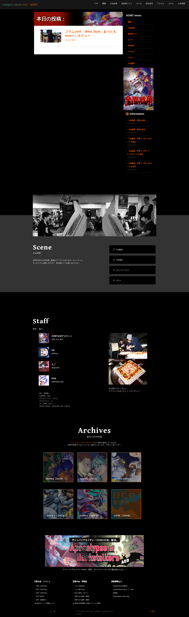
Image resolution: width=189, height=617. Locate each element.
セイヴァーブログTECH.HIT (82, 443)
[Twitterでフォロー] (55, 612)
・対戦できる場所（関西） (81, 600)
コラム (171, 3)
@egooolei (55, 366)
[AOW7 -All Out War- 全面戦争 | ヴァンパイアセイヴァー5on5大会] (22, 4)
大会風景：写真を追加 (136, 120)
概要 (104, 3)
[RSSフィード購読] (51, 612)
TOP (96, 3)
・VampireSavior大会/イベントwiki (122, 589)
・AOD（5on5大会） (41, 593)
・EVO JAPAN (39, 596)
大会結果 (113, 3)
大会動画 (117, 249)
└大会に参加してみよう (80, 593)
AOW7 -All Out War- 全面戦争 (91, 611)
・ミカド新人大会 (79, 589)
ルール (139, 3)
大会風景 (181, 3)
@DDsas (55, 351)
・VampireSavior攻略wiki (119, 586)
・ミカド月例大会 (79, 586)
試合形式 (149, 3)
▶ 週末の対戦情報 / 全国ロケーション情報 (86, 603)
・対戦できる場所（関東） (81, 596)
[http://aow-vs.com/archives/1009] (50, 36)
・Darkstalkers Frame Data (120, 596)
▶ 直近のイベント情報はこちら (45, 603)
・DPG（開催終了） (41, 600)
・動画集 (115, 593)
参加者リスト (126, 3)
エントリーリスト (120, 269)
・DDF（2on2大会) (41, 589)
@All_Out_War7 (62, 337)
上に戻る (152, 611)
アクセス (160, 3)
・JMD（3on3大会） (41, 586)
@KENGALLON (57, 380)
